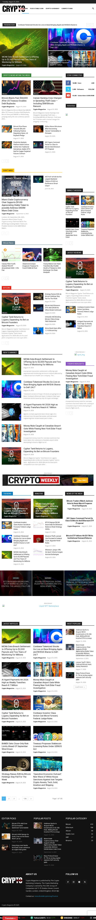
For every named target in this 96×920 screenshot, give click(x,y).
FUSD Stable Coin (36, 8)
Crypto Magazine (8, 106)
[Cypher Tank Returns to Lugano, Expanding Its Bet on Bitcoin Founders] (16, 303)
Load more (79, 687)
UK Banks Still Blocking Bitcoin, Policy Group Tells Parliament (53, 319)
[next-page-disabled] (7, 233)
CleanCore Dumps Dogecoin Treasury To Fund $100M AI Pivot (30, 266)
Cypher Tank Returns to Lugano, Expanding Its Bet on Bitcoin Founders (15, 320)
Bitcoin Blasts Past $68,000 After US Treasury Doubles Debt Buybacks (15, 101)
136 (25, 799)
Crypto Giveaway (52, 8)
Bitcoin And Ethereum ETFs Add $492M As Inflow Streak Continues (53, 308)
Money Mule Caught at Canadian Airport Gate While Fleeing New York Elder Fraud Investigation (42, 428)
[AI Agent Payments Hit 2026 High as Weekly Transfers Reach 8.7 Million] (60, 59)
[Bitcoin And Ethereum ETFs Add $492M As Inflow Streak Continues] (38, 308)
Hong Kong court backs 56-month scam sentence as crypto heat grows (21, 848)
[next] (92, 24)
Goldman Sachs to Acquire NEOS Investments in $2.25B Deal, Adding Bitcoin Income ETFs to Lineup (84, 634)
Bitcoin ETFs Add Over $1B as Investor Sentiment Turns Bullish (20, 826)
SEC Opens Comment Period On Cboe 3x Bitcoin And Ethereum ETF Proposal (79, 520)
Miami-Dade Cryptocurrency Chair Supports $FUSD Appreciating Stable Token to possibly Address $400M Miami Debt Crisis (15, 205)
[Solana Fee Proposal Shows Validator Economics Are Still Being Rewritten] (48, 583)
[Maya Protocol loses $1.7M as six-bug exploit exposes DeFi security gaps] (70, 675)
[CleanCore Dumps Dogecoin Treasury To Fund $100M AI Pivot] (31, 254)
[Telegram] (79, 882)
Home (25, 8)
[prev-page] (3, 161)
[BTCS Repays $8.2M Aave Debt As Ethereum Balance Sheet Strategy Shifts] (38, 525)
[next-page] (7, 161)
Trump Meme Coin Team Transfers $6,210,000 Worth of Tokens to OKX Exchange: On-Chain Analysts (52, 268)
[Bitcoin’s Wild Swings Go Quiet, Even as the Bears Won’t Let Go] (6, 836)
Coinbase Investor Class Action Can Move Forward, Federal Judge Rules (87, 210)
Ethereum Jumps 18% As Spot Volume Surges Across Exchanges (53, 552)
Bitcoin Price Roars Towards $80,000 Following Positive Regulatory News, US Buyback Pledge (21, 131)
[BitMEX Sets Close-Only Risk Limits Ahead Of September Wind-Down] (72, 223)
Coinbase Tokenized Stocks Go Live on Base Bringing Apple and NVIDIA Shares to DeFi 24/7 (42, 385)
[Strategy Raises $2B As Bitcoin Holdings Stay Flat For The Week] (38, 296)
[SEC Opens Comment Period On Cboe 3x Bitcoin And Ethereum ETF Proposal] (38, 144)
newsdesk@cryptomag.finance (46, 896)
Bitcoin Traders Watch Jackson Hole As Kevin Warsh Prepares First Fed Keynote (80, 503)
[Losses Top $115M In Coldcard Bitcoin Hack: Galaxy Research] (70, 664)
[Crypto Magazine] (12, 880)
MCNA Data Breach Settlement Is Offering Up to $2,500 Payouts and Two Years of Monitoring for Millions (42, 362)
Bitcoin (4, 94)
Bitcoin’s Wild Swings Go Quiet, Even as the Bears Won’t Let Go (20, 837)
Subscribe (90, 95)
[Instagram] (73, 882)
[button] (93, 8)
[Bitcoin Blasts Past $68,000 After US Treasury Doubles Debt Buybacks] (16, 87)
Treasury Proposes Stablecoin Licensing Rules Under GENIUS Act (87, 232)
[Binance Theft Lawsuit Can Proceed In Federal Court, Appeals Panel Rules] (38, 539)
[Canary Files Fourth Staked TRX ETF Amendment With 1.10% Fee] (11, 254)
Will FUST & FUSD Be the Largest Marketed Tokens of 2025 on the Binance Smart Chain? (53, 181)
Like (92, 83)
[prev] (88, 24)
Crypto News (6, 195)
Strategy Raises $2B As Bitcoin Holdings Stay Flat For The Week (53, 296)
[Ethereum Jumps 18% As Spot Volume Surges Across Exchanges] (38, 552)
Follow (91, 89)
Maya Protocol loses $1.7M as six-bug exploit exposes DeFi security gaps (52, 859)
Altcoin (4, 260)
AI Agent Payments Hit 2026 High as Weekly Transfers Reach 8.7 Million (43, 25)
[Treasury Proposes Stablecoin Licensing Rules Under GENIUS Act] (87, 223)
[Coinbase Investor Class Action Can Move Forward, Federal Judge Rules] (87, 200)
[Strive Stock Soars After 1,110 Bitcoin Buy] (38, 330)
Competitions (67, 8)
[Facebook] (68, 882)
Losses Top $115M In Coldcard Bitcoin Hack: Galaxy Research (84, 664)
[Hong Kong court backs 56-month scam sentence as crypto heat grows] (6, 847)
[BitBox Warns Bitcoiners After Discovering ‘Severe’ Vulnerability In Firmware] (38, 128)
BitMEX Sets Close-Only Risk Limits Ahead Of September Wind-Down (15, 746)
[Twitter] (85, 882)
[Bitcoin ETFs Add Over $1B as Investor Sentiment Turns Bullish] (6, 826)
